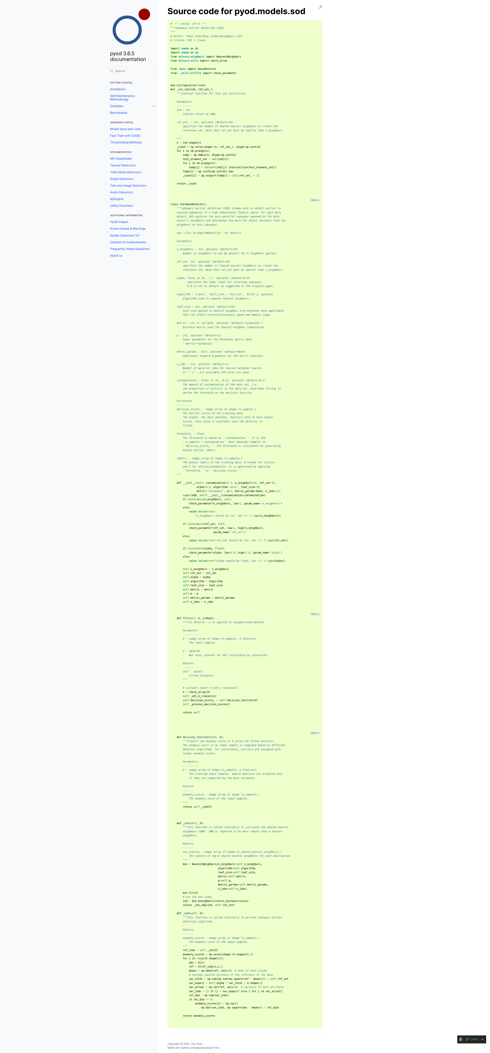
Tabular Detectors (123, 165)
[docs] (314, 200)
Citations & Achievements (128, 242)
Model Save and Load (125, 129)
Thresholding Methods (126, 142)
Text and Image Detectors (128, 185)
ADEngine (116, 199)
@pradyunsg (203, 1047)
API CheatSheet (121, 158)
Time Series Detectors (125, 172)
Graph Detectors (121, 179)
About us (116, 255)
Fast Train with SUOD (125, 135)
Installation (118, 89)
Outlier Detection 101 (125, 235)
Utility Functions (121, 205)
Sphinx (185, 1047)
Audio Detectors (121, 192)
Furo (216, 1047)
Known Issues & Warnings (128, 228)
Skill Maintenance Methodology (122, 97)
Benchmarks (118, 113)
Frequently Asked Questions (129, 249)
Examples (116, 106)
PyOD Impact (119, 222)
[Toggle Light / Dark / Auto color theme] (320, 7)
